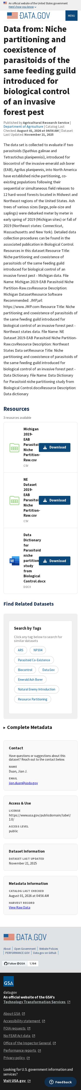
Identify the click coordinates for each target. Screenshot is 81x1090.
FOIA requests (14, 1028)
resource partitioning (32, 699)
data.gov (48, 670)
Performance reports (20, 1050)
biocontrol (25, 670)
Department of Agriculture (23, 126)
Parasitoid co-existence (34, 660)
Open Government (25, 949)
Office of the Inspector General (27, 1043)
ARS (20, 650)
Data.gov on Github (44, 953)
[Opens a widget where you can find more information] (60, 1082)
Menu (71, 16)
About (7, 949)
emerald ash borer (30, 679)
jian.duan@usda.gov (23, 783)
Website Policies (48, 949)
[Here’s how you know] (40, 5)
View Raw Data (19, 907)
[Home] (28, 15)
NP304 (37, 650)
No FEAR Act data (17, 1035)
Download (57, 447)
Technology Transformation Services (34, 1002)
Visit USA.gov (14, 1080)
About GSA (12, 1013)
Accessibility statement (22, 1021)
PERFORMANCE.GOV (17, 953)
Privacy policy (14, 1057)
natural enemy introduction (36, 689)
